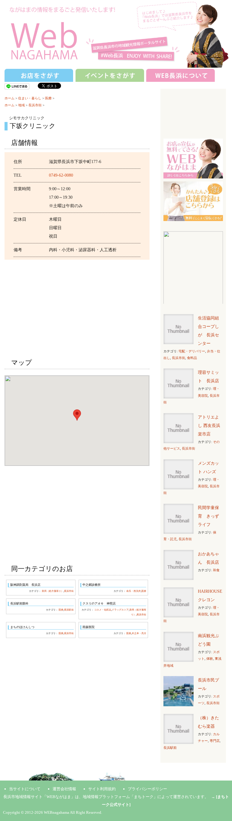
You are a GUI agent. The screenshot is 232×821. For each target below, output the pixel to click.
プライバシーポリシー (147, 789)
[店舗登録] (193, 200)
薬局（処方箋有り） (52, 591)
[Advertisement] (77, 308)
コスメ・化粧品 (102, 609)
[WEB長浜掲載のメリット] (193, 158)
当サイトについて (24, 789)
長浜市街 (35, 105)
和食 (216, 570)
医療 (48, 98)
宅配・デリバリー (192, 351)
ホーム (9, 98)
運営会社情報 (64, 789)
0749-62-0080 (61, 175)
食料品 (192, 358)
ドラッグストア (120, 609)
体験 (209, 658)
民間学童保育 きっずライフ (208, 516)
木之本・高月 (139, 633)
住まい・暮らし (29, 98)
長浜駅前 (69, 609)
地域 (21, 105)
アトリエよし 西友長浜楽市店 (209, 425)
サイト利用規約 (102, 789)
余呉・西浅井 (133, 591)
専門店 (215, 740)
